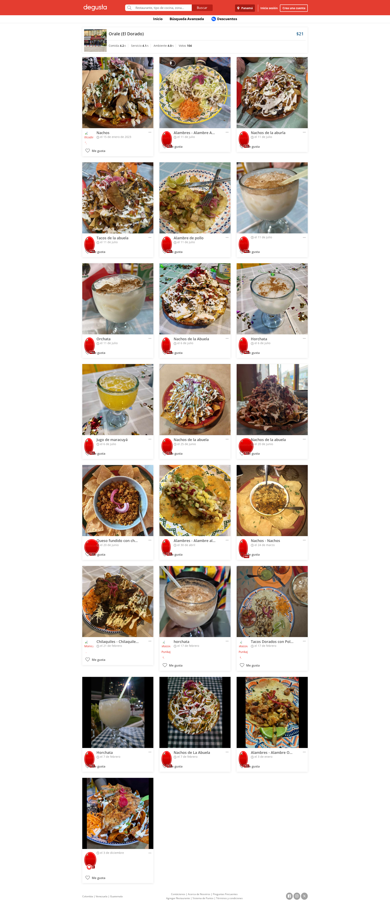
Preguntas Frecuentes (225, 894)
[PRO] (166, 136)
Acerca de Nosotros (199, 894)
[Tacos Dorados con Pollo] (272, 601)
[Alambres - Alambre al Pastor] (195, 500)
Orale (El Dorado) (126, 34)
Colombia (87, 896)
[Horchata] (272, 298)
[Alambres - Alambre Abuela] (195, 92)
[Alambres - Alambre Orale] (272, 712)
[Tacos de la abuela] (117, 197)
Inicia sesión (269, 8)
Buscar (202, 7)
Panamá (246, 8)
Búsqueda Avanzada (187, 18)
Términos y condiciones (229, 898)
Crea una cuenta (294, 8)
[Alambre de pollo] (195, 197)
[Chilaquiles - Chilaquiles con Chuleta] (117, 601)
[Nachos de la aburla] (272, 92)
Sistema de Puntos (203, 898)
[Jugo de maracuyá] (117, 399)
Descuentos (224, 18)
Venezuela (101, 896)
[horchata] (195, 601)
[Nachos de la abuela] (195, 399)
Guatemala (116, 896)
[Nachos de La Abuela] (195, 712)
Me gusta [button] (98, 151)
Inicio (158, 18)
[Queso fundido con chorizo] (117, 500)
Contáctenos (178, 894)
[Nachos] (117, 92)
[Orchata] (117, 298)
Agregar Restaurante (178, 898)
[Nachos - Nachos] (272, 500)
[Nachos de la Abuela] (195, 298)
